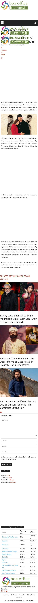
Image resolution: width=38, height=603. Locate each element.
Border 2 (4, 541)
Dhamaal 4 (5, 549)
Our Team (13, 595)
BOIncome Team (7, 45)
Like (8, 475)
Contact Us (22, 595)
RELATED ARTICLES (9, 276)
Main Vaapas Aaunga (8, 573)
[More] (19, 58)
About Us (6, 595)
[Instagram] (3, 591)
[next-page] (1, 412)
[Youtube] (6, 591)
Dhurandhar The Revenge (10, 537)
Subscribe (13, 482)
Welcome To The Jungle (9, 551)
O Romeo (5, 562)
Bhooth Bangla (6, 554)
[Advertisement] (12, 16)
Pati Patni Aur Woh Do (9, 570)
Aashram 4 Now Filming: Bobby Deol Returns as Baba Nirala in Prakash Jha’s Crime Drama (17, 361)
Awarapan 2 (5, 545)
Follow (10, 477)
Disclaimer (19, 597)
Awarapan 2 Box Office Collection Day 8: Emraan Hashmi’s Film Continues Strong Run (18, 404)
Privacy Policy (31, 595)
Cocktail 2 (5, 557)
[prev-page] (0, 412)
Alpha (3, 560)
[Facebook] (1, 591)
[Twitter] (5, 591)
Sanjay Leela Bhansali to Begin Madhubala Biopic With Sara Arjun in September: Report (18, 318)
